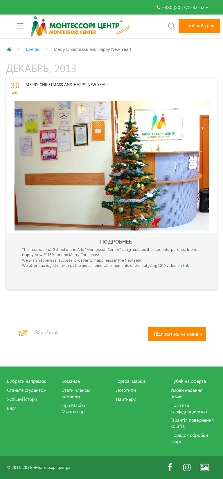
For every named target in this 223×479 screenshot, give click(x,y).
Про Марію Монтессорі (74, 408)
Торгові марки (130, 381)
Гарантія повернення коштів (192, 423)
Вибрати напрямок (26, 381)
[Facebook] (169, 467)
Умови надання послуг (186, 393)
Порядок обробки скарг (189, 438)
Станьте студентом (26, 390)
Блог (11, 408)
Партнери (126, 399)
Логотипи (126, 390)
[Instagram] (187, 467)
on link (183, 265)
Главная (9, 49)
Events (32, 49)
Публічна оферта (188, 381)
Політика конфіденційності (188, 408)
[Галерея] (204, 467)
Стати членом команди (76, 393)
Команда (71, 381)
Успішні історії (22, 399)
